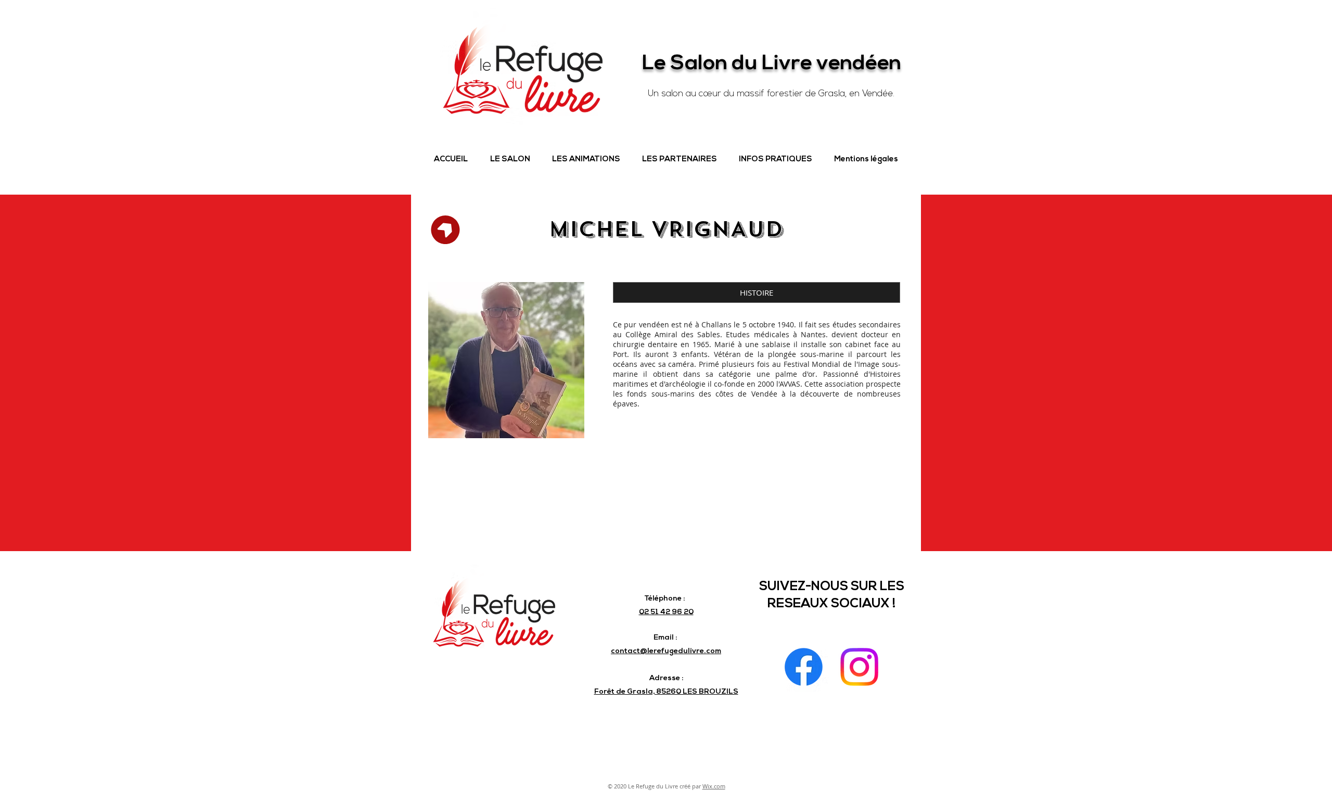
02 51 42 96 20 (666, 612)
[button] (510, 160)
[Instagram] (859, 667)
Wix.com (713, 786)
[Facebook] (803, 667)
